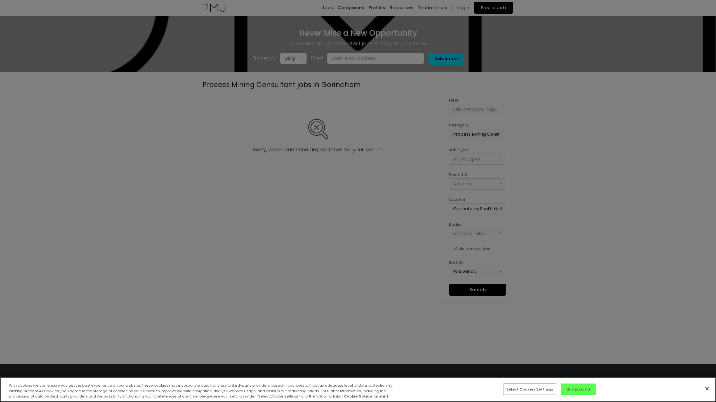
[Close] (707, 388)
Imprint (380, 396)
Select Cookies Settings (529, 389)
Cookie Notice (358, 396)
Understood (578, 389)
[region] (358, 389)
